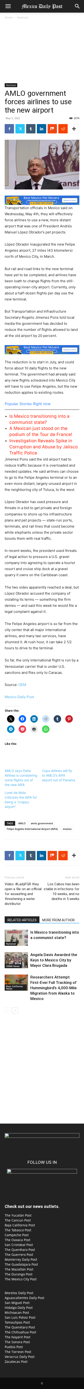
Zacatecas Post (16, 1361)
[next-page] (15, 1010)
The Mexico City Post (21, 1279)
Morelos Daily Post (19, 1293)
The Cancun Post (18, 1220)
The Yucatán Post (18, 1215)
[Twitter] (20, 128)
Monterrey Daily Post (21, 1259)
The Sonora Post (17, 1342)
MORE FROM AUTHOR (58, 920)
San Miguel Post (17, 1302)
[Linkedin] (41, 128)
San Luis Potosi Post (20, 1317)
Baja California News (14, 987)
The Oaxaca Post (17, 1240)
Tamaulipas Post (17, 1322)
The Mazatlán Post (19, 1269)
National (22, 17)
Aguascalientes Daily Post (24, 1298)
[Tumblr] (30, 128)
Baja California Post (20, 1225)
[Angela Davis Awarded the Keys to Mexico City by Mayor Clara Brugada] (16, 960)
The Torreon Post (18, 1352)
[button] (7, 6)
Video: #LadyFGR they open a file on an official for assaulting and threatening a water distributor (23, 894)
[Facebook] (9, 128)
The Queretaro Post (20, 1327)
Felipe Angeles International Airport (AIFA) (32, 829)
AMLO (22, 823)
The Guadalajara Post (21, 1264)
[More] (74, 128)
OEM (22, 684)
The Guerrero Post (19, 1254)
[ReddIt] (63, 128)
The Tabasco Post (18, 1230)
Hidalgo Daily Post (19, 1307)
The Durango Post (18, 1274)
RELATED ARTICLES (22, 920)
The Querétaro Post (20, 1249)
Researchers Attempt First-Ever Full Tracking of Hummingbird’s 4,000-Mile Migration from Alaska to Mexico (53, 988)
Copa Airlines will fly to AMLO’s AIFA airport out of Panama (58, 775)
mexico (67, 829)
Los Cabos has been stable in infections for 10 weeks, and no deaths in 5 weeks (61, 891)
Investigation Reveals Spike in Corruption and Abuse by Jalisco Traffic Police (43, 447)
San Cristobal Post (19, 1245)
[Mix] (52, 128)
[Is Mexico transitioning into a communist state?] (16, 938)
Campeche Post (17, 1235)
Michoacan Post (17, 1312)
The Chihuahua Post (20, 1332)
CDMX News (13, 966)
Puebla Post (14, 1347)
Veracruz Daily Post (20, 1356)
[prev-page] (7, 1010)
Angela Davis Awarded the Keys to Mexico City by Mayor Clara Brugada (53, 960)
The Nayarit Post (17, 1337)
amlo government (42, 823)
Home (9, 17)
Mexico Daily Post (19, 697)
